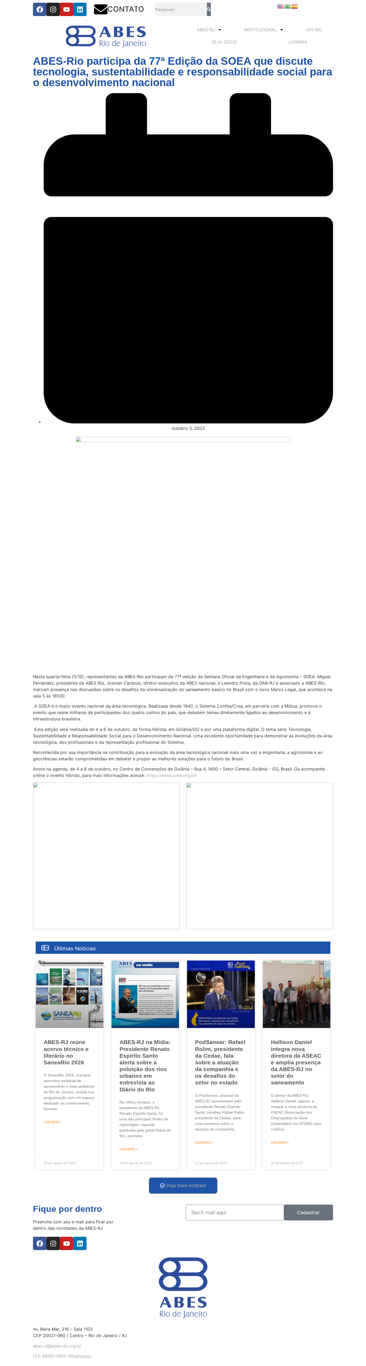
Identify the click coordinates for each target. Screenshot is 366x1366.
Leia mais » (53, 1122)
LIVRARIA (298, 42)
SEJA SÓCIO (224, 42)
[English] (280, 6)
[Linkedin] (80, 9)
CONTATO (125, 9)
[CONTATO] (100, 9)
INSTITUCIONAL (260, 29)
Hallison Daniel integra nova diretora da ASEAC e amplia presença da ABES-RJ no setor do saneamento (296, 1062)
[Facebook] (39, 9)
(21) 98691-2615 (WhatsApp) (62, 1356)
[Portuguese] (287, 6)
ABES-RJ (206, 29)
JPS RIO (314, 29)
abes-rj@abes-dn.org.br (57, 1346)
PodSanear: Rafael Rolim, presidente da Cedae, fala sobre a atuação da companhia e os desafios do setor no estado (220, 1062)
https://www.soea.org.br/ (171, 775)
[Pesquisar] (209, 9)
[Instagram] (53, 9)
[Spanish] (294, 6)
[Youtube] (66, 9)
